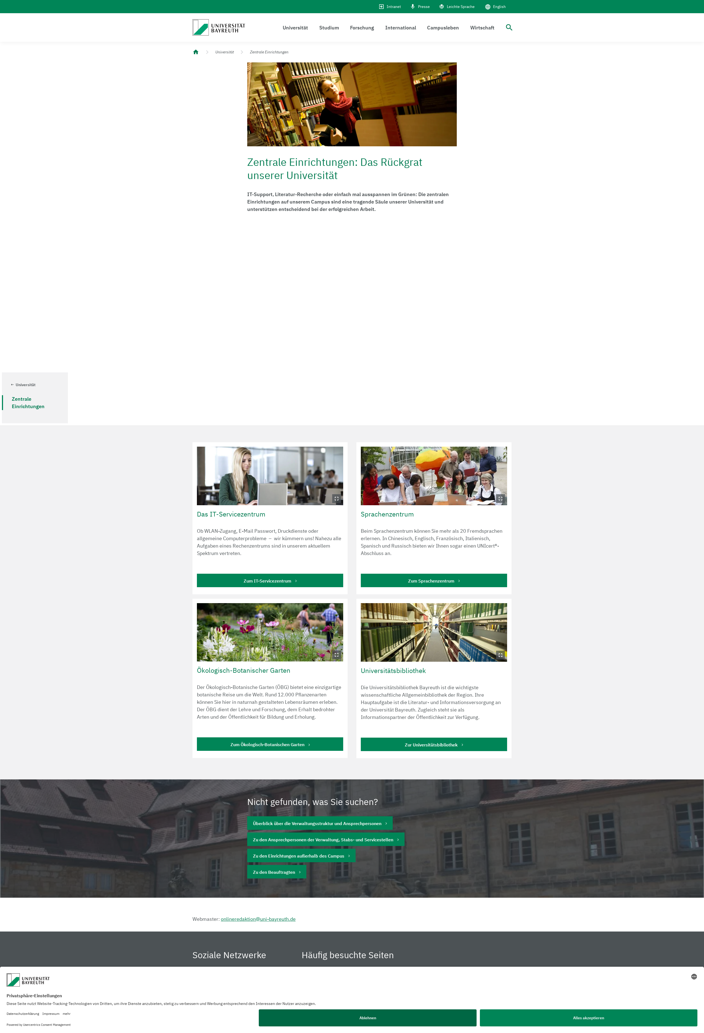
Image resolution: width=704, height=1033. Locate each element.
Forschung (362, 27)
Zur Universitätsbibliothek (431, 745)
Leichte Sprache (461, 6)
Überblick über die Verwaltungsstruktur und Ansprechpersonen (317, 823)
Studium (329, 27)
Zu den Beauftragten (274, 872)
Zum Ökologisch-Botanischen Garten (267, 744)
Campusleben (443, 27)
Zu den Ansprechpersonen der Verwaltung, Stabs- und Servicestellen (323, 839)
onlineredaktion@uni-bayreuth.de (258, 919)
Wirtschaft (482, 27)
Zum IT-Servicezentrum (267, 581)
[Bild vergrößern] (270, 476)
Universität (295, 27)
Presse (424, 6)
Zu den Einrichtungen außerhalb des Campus (298, 856)
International (400, 27)
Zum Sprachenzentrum (431, 581)
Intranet (394, 6)
